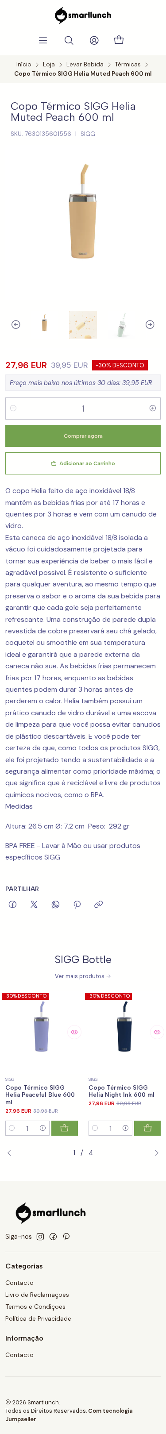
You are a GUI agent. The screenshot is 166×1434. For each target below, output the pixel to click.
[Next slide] (154, 325)
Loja (49, 65)
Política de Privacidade (38, 1318)
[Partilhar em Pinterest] (77, 905)
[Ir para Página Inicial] (82, 15)
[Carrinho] (119, 40)
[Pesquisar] (69, 41)
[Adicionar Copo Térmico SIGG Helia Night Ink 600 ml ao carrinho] (147, 1128)
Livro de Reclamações (37, 1295)
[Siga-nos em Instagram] (40, 1236)
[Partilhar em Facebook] (12, 905)
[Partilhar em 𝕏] (34, 905)
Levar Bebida (85, 65)
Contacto (19, 1283)
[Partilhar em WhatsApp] (55, 905)
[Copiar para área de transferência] (98, 905)
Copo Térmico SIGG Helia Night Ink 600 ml (121, 1091)
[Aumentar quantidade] (152, 408)
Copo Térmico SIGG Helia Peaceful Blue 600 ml (40, 1095)
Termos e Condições (35, 1307)
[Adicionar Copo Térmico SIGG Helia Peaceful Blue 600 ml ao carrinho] (64, 1128)
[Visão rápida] (74, 1032)
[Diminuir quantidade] (13, 408)
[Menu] (43, 41)
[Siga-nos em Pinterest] (66, 1236)
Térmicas (128, 65)
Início (23, 65)
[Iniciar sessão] (94, 41)
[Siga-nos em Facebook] (53, 1236)
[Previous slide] (12, 325)
